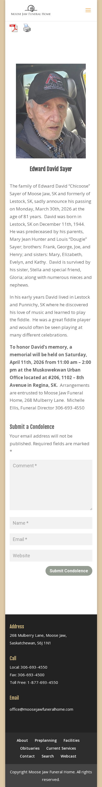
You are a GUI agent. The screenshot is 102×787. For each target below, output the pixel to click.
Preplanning (46, 740)
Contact (27, 756)
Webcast (68, 756)
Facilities (72, 740)
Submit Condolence (69, 570)
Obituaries (29, 748)
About (22, 740)
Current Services (61, 748)
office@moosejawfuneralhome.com (41, 709)
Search (48, 756)
